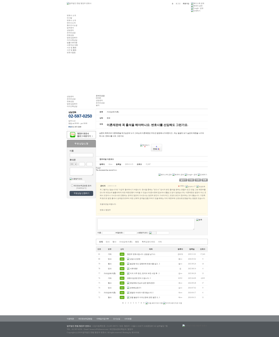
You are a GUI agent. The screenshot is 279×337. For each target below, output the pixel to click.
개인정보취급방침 (85, 319)
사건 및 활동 (71, 48)
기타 (160, 242)
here (115, 170)
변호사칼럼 (71, 53)
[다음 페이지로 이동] (154, 303)
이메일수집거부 (102, 319)
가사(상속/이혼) (125, 242)
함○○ (180, 259)
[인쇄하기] (195, 11)
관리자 (180, 254)
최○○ (180, 283)
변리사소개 (71, 23)
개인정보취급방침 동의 (82, 186)
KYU (180, 278)
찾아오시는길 (72, 25)
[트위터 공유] (197, 6)
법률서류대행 (72, 43)
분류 (109, 249)
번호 (99, 249)
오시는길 (116, 319)
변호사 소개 (71, 15)
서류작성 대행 (72, 45)
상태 (122, 249)
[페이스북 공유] (197, 3)
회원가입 (186, 3)
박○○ (180, 297)
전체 (101, 242)
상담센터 (70, 30)
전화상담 (70, 35)
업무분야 (70, 28)
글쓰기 (183, 180)
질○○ (180, 264)
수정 (191, 180)
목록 (204, 180)
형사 (114, 242)
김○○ (180, 273)
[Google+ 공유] (197, 8)
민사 (108, 242)
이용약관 (70, 319)
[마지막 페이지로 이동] (172, 303)
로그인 (178, 3)
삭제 (198, 180)
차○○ (180, 293)
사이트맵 (127, 319)
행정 (137, 242)
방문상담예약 (72, 38)
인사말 (69, 18)
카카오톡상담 (72, 40)
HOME (98, 98)
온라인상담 (71, 33)
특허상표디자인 (148, 242)
